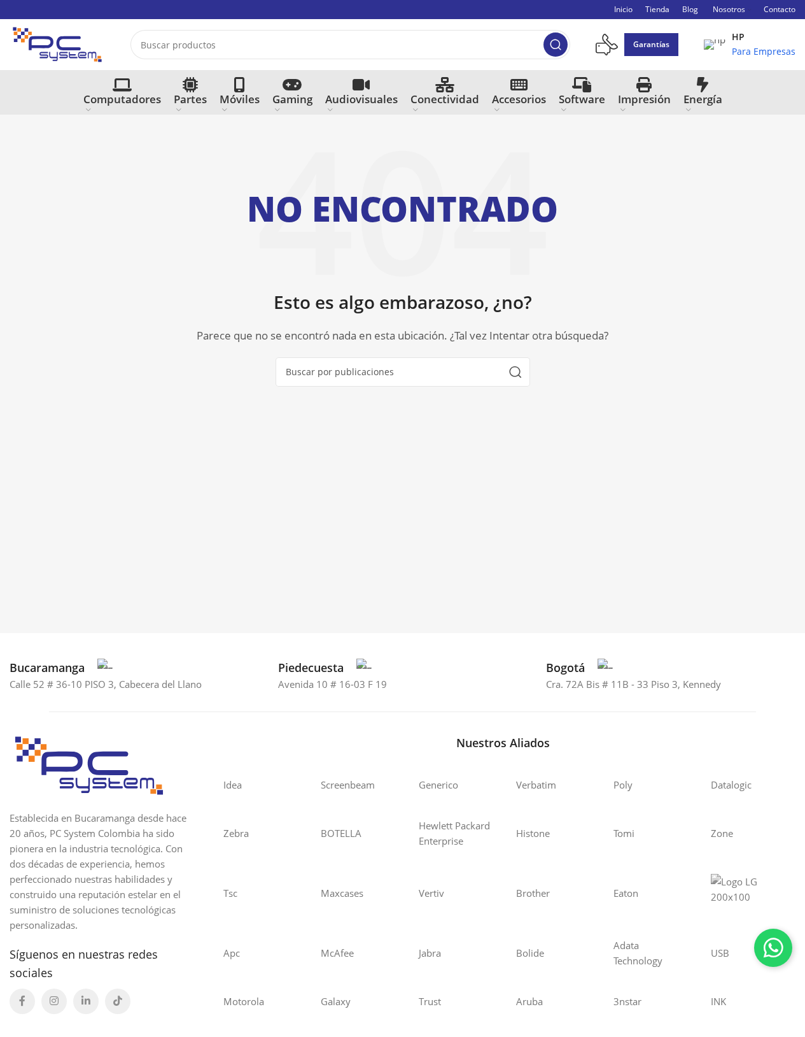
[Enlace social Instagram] (54, 1001)
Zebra (236, 833)
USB (720, 953)
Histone (533, 833)
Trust (430, 1001)
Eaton (625, 893)
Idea (232, 784)
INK (718, 1001)
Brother (533, 893)
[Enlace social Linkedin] (86, 1001)
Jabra (430, 953)
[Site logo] (57, 43)
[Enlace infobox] (749, 45)
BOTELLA (341, 833)
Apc (231, 953)
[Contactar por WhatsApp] (773, 948)
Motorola (243, 1001)
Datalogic (731, 784)
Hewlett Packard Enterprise (454, 833)
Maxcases (342, 893)
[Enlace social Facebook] (22, 1001)
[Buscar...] (555, 44)
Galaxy (336, 1001)
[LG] (746, 893)
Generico (438, 784)
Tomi (623, 833)
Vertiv (431, 893)
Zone (722, 833)
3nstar (627, 1001)
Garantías (651, 44)
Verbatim (536, 784)
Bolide (530, 953)
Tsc (230, 893)
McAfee (337, 953)
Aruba (529, 1001)
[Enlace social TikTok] (117, 1001)
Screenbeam (348, 784)
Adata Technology (637, 953)
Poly (623, 784)
